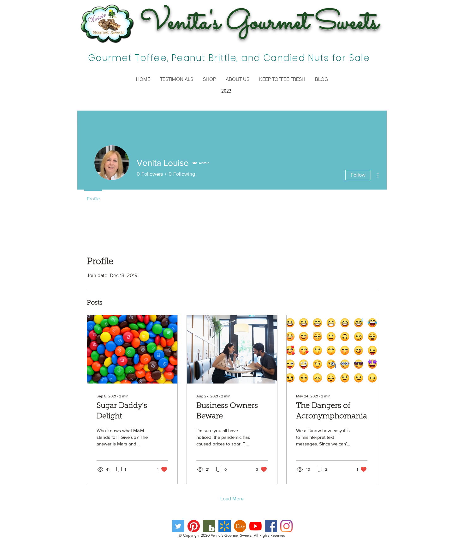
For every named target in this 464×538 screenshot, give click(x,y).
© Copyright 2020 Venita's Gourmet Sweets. (216, 535)
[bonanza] (209, 526)
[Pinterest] (193, 526)
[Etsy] (240, 526)
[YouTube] (255, 526)
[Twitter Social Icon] (178, 526)
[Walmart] (224, 526)
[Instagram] (286, 526)
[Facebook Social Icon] (271, 526)
